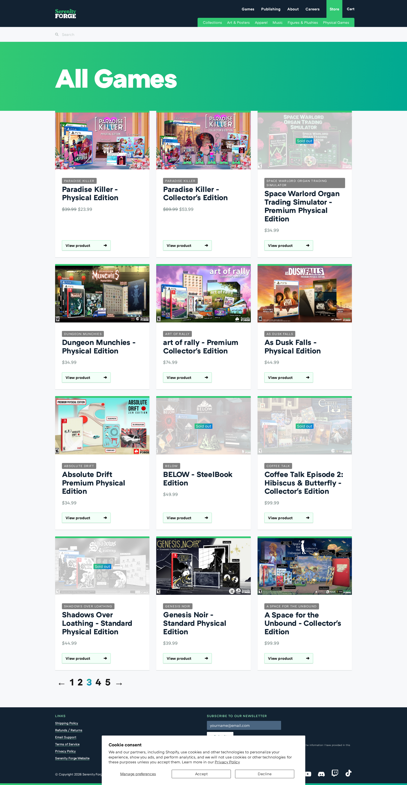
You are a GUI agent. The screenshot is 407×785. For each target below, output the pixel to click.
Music (278, 22)
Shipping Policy (66, 723)
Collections (212, 22)
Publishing (270, 9)
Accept (201, 773)
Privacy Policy (227, 762)
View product (78, 245)
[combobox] (203, 34)
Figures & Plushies (303, 22)
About (293, 9)
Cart (350, 9)
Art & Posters (238, 22)
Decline (265, 773)
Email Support (65, 737)
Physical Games (336, 22)
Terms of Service (67, 744)
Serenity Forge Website (72, 758)
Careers (312, 9)
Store (334, 9)
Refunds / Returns (68, 730)
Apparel (261, 22)
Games (248, 9)
